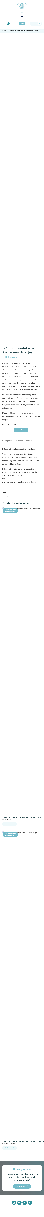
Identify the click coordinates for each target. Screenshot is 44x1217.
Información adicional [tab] (24, 441)
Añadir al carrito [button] (9, 824)
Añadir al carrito (21, 430)
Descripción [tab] (7, 441)
